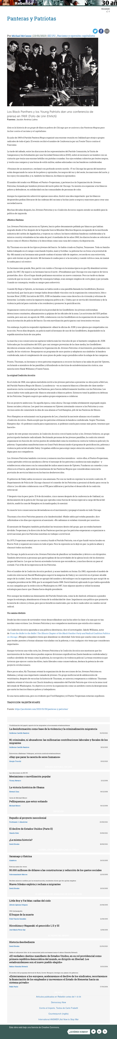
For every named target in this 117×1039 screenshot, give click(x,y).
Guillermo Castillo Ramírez (19, 733)
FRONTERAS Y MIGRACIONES (58, 719)
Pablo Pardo (13, 987)
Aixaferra (12, 860)
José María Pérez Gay (17, 930)
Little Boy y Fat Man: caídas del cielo (30, 900)
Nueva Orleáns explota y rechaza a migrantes (35, 884)
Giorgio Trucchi (15, 761)
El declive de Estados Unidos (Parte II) (31, 828)
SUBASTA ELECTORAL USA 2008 (58, 767)
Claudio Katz (14, 833)
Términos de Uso (67, 1027)
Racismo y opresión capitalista (76, 35)
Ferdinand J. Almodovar (18, 822)
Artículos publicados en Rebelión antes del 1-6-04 (58, 996)
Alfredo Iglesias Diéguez (18, 905)
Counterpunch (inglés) (59, 1013)
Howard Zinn (14, 792)
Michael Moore (14, 806)
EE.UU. (52, 35)
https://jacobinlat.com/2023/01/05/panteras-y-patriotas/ (41, 709)
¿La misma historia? (20, 839)
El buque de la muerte (21, 914)
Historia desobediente (22, 942)
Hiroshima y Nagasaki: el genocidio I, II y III (34, 925)
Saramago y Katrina (20, 856)
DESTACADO (58, 811)
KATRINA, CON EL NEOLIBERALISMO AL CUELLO (59, 850)
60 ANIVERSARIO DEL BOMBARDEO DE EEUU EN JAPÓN (58, 894)
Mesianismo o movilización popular (30, 776)
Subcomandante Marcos (18, 874)
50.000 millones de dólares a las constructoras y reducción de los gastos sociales (55, 870)
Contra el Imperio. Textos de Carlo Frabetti (58, 1008)
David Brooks (14, 844)
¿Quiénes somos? (78, 1031)
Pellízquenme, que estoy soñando (28, 801)
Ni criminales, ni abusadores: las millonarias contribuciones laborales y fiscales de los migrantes (58, 741)
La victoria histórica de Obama (26, 787)
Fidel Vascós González (17, 919)
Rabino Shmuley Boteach (18, 966)
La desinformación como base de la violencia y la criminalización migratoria (53, 729)
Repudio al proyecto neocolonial (27, 817)
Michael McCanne (21, 35)
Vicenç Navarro (15, 780)
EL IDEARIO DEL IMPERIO (58, 935)
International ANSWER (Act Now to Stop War (58, 1019)
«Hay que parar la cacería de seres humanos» (34, 757)
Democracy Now (58, 1002)
